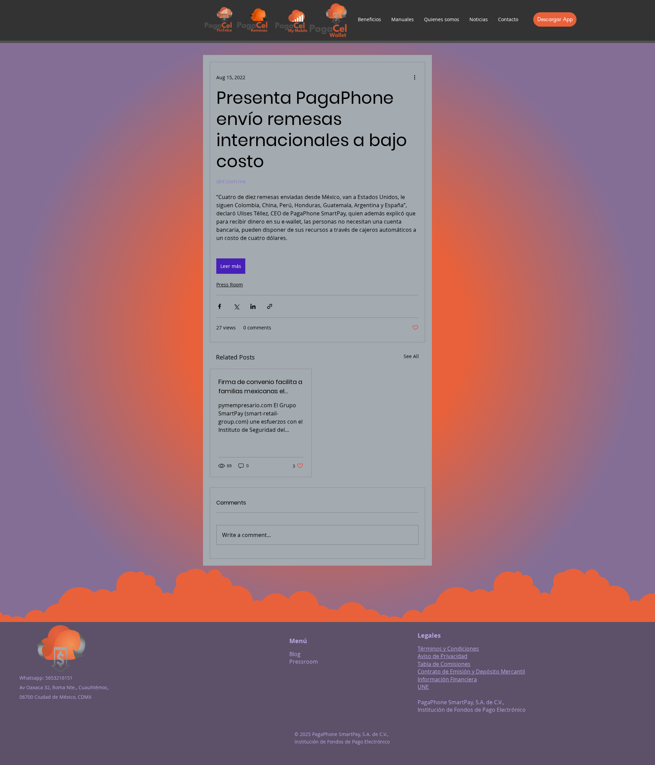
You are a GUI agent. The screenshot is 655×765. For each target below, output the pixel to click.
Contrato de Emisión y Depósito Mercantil (471, 671)
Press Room (229, 284)
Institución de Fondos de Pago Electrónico (472, 709)
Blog (295, 654)
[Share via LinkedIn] (253, 306)
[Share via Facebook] (219, 306)
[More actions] (414, 77)
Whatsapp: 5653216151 (46, 678)
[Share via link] (269, 306)
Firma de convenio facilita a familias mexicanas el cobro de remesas (260, 387)
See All (411, 356)
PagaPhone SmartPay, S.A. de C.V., (461, 702)
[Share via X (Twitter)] (236, 306)
